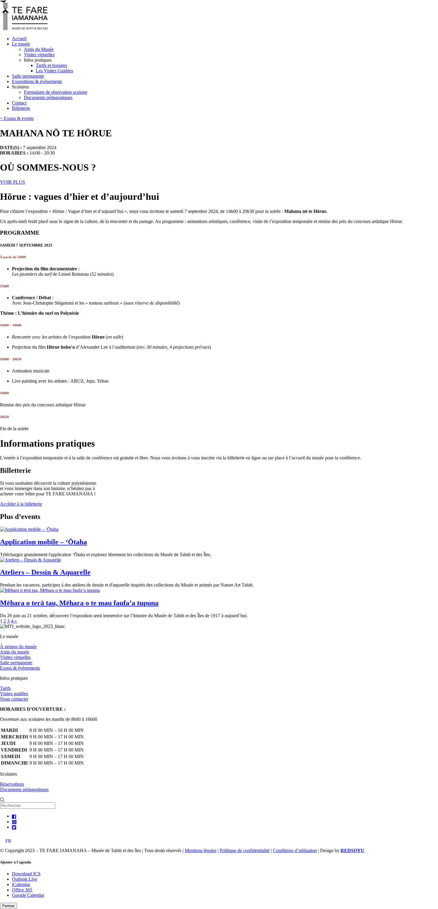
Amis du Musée (39, 49)
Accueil (19, 38)
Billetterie (21, 108)
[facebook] (14, 815)
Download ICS (26, 873)
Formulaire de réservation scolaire (55, 92)
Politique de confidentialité (245, 850)
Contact (19, 102)
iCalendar (21, 884)
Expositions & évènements (37, 81)
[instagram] (14, 821)
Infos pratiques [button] (38, 60)
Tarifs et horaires (51, 65)
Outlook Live (24, 879)
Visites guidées (14, 693)
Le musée (21, 43)
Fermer (8, 906)
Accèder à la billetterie (21, 503)
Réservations (12, 784)
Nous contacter (14, 698)
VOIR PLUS (12, 182)
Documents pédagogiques (48, 97)
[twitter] (14, 827)
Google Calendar (28, 895)
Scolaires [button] (20, 86)
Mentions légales (200, 850)
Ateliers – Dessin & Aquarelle (45, 572)
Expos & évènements (20, 668)
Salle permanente (28, 76)
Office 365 (22, 889)
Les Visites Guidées (54, 70)
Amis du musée (14, 651)
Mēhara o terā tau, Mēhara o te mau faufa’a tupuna (79, 603)
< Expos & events (17, 118)
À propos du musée (18, 646)
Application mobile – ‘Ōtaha (43, 542)
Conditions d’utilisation (295, 850)
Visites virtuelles (39, 54)
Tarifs (5, 688)
